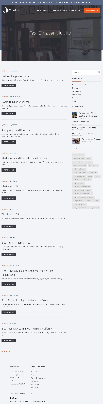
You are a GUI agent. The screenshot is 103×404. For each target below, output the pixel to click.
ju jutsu (97, 176)
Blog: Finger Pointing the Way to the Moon (25, 300)
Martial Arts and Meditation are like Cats (24, 158)
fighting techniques (79, 169)
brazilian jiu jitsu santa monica (82, 162)
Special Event (77, 95)
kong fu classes (78, 200)
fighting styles (93, 165)
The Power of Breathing (15, 214)
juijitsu (90, 176)
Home (39, 10)
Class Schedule (36, 388)
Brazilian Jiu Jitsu (79, 155)
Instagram (13, 398)
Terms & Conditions (38, 378)
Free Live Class (49, 10)
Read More (9, 85)
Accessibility (35, 384)
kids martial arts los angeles (82, 190)
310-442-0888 (19, 372)
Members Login (92, 10)
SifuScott (5, 71)
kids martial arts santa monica (82, 193)
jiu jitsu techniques (79, 176)
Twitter (16, 398)
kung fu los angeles (79, 204)
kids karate (77, 179)
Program (75, 88)
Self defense (76, 91)
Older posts (6, 351)
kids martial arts (78, 183)
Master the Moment (79, 85)
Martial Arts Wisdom (13, 186)
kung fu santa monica (80, 208)
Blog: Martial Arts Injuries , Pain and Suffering (27, 328)
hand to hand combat (80, 172)
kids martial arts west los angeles (83, 197)
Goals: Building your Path (16, 101)
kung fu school (94, 208)
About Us (61, 10)
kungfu (97, 200)
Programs (75, 10)
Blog (68, 10)
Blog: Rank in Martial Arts (16, 242)
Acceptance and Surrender (17, 130)
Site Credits (35, 381)
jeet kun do (93, 172)
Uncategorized (77, 98)
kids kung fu (87, 179)
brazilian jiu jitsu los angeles (82, 158)
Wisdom (75, 101)
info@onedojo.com (20, 375)
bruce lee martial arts (80, 165)
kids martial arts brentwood (82, 186)
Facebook (10, 398)
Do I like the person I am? (16, 76)
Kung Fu (89, 200)
